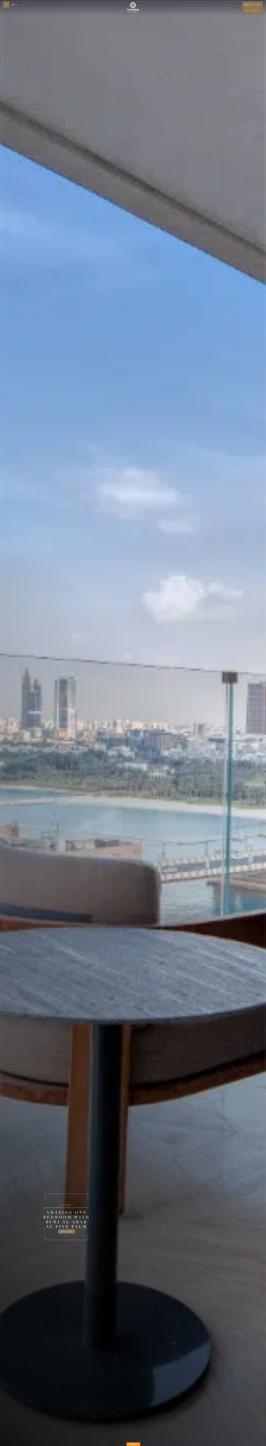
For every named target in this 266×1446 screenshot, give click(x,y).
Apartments (66, 1205)
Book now (254, 6)
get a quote (252, 12)
